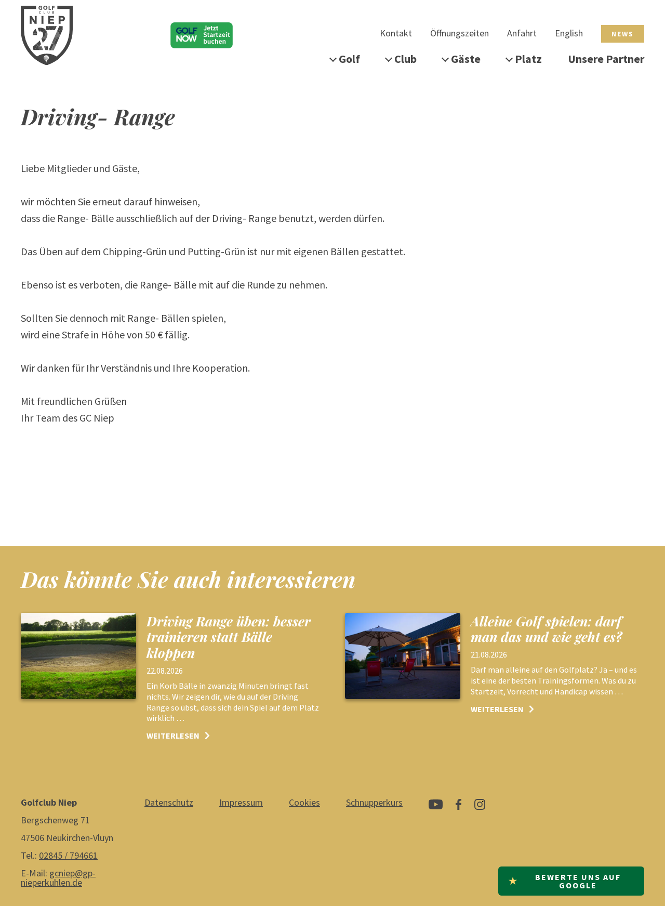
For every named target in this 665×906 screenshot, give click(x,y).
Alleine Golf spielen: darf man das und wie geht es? (546, 629)
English (569, 33)
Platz (528, 58)
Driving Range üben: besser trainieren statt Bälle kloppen (229, 636)
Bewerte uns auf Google (565, 881)
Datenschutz (168, 802)
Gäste (466, 58)
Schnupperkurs (374, 802)
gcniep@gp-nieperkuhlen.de (58, 877)
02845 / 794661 (68, 855)
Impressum (241, 802)
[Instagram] (479, 808)
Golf (349, 58)
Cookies (304, 802)
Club (405, 58)
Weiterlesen (173, 735)
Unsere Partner (606, 58)
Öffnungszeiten (459, 33)
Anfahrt (522, 33)
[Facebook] (458, 808)
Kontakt (396, 33)
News (622, 33)
